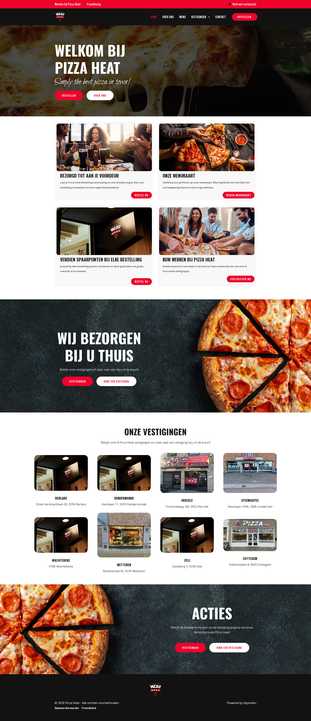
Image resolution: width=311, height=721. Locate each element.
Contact (220, 17)
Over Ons (168, 17)
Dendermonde (124, 498)
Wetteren (124, 564)
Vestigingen (198, 17)
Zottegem (250, 558)
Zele (187, 560)
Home (153, 17)
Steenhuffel (250, 500)
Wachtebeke (61, 560)
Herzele (187, 500)
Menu (182, 17)
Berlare (61, 498)
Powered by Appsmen (241, 703)
